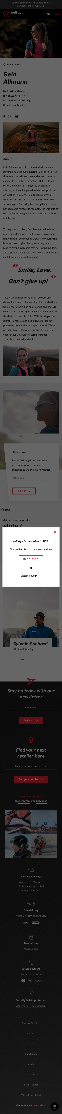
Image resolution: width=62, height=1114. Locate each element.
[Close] (55, 532)
